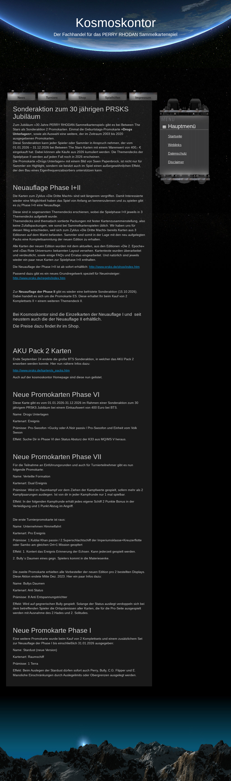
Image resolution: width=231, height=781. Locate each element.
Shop (82, 97)
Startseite (175, 136)
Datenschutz (177, 153)
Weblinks (175, 145)
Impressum (143, 97)
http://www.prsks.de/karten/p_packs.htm (41, 370)
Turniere (52, 97)
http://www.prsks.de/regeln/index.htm (39, 278)
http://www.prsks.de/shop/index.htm (114, 266)
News (21, 97)
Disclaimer (176, 162)
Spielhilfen (112, 97)
